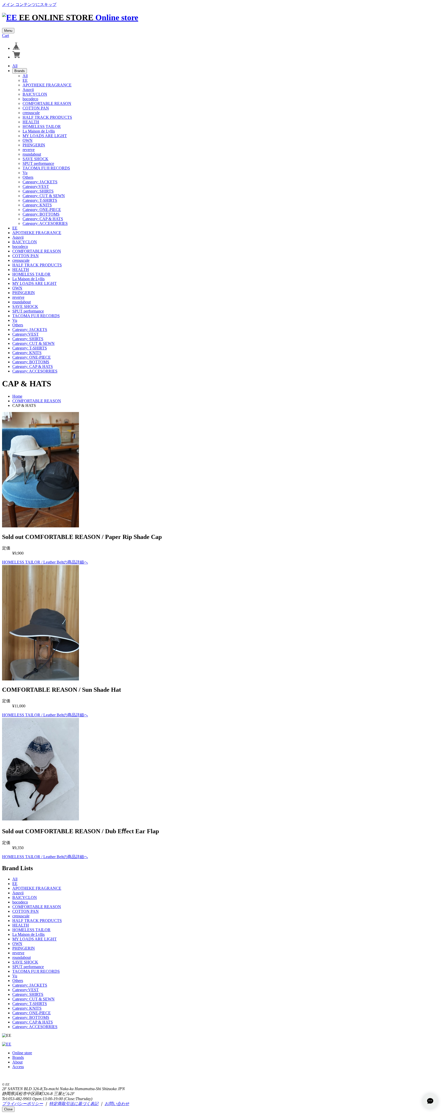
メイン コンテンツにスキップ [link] (29, 4)
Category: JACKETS (40, 182)
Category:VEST (36, 186)
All (14, 66)
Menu (8, 31)
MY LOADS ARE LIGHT (45, 136)
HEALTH (31, 122)
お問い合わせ (117, 1103)
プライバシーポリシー (22, 1103)
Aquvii (28, 89)
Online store (116, 17)
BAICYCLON (35, 94)
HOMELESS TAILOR (42, 126)
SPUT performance (38, 163)
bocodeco (30, 99)
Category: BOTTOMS (41, 214)
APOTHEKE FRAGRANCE (47, 85)
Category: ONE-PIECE (42, 209)
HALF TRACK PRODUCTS (47, 117)
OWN (28, 140)
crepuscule (31, 113)
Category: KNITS (37, 205)
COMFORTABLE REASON (47, 103)
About (17, 1062)
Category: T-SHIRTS (40, 200)
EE (25, 80)
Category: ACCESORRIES (45, 223)
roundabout (32, 154)
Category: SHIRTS (38, 191)
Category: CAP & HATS (43, 219)
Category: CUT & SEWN (44, 196)
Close (8, 1109)
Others (28, 177)
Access (18, 1067)
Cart (5, 35)
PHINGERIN (34, 145)
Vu (25, 172)
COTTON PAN (36, 108)
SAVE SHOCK (35, 159)
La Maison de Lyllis (39, 131)
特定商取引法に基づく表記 (73, 1103)
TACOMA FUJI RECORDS (46, 168)
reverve (29, 149)
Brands (19, 71)
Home (17, 396)
